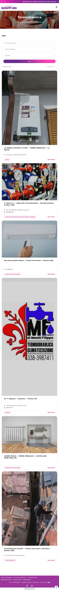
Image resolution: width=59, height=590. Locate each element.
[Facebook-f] (1, 1)
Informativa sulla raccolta (29, 588)
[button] (56, 7)
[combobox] (51, 66)
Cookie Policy (27, 579)
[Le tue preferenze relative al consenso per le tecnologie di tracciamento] (56, 587)
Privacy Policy (17, 579)
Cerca (29, 61)
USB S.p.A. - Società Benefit (29, 577)
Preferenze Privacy (6, 579)
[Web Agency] (49, 582)
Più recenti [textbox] (50, 66)
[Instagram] (4, 1)
